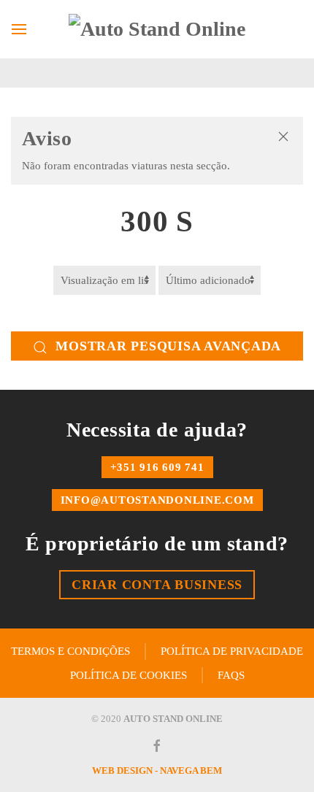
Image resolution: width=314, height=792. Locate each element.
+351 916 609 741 (157, 467)
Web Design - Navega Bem (157, 770)
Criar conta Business (157, 584)
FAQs (231, 675)
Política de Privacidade (232, 651)
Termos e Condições (70, 651)
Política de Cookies (128, 675)
